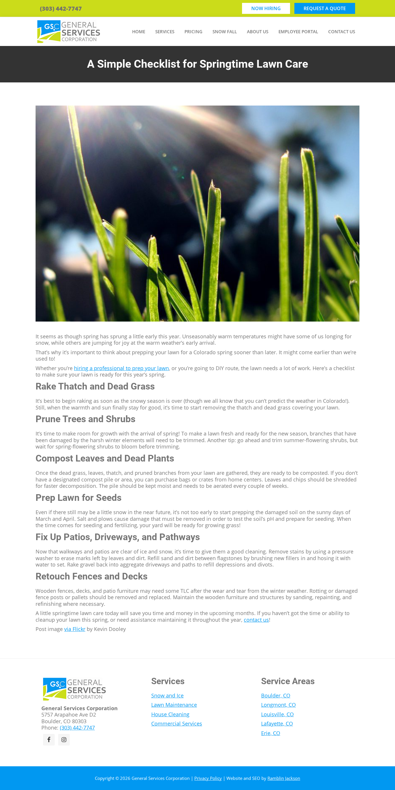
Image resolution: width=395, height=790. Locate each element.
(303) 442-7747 (61, 8)
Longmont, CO (278, 704)
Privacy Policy (208, 778)
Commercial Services (176, 723)
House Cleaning (170, 714)
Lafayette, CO (277, 723)
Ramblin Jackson (283, 778)
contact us (256, 619)
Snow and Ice (167, 695)
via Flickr (74, 628)
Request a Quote (325, 8)
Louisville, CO (277, 714)
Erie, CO (270, 733)
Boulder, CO (275, 695)
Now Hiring (266, 8)
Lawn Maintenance (174, 704)
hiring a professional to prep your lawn (121, 368)
